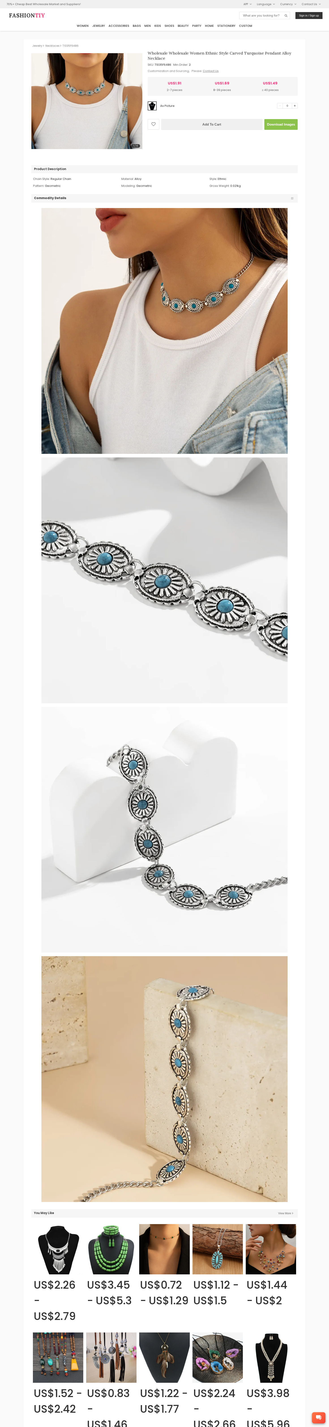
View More (284, 1213)
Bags (137, 26)
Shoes (169, 26)
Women (83, 26)
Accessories (119, 26)
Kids (157, 26)
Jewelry (98, 26)
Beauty (183, 26)
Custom (245, 26)
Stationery (226, 26)
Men (147, 26)
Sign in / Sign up (309, 15)
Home (209, 26)
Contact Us (211, 71)
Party (196, 26)
